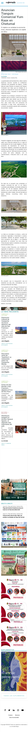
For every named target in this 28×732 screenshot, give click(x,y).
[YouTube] (22, 673)
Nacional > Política (5, 413)
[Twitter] (9, 673)
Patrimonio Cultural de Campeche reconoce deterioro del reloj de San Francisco (6, 323)
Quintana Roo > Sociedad (9, 74)
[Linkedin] (14, 673)
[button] (3, 653)
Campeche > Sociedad (5, 351)
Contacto (10, 678)
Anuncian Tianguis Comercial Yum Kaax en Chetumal (12, 17)
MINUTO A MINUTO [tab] (6, 503)
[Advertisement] (14, 464)
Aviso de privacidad (14, 680)
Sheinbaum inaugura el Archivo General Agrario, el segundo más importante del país (7, 421)
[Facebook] (5, 673)
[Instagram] (18, 673)
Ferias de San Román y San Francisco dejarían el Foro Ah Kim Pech (7, 388)
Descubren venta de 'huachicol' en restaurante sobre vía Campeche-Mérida (6, 359)
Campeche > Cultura (5, 315)
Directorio (17, 678)
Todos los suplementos (14, 658)
